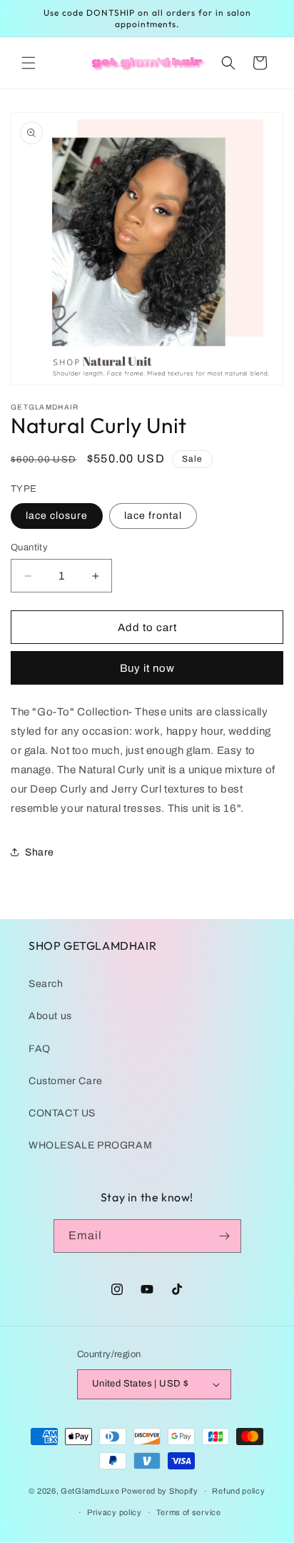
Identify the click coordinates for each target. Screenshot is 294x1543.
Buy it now (147, 668)
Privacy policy (114, 1512)
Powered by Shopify (159, 1491)
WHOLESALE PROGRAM (90, 1145)
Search (46, 983)
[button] (28, 63)
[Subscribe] (224, 1236)
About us (50, 1016)
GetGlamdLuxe (90, 1491)
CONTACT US (62, 1113)
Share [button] (39, 852)
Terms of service (188, 1512)
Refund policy (238, 1491)
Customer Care (66, 1081)
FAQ (40, 1048)
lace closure (57, 515)
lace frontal (153, 515)
